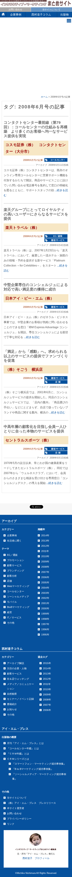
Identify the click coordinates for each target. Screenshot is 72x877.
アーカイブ (9, 521)
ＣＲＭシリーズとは (18, 758)
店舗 (9, 580)
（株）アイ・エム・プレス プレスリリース (31, 803)
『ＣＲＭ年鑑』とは (18, 753)
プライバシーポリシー (19, 818)
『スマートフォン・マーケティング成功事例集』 (39, 763)
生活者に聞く (14, 540)
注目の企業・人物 (17, 668)
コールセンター (15, 591)
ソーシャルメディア (18, 596)
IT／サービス (14, 617)
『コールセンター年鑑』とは (23, 748)
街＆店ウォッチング (18, 678)
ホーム (44, 97)
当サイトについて (51, 9)
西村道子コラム (41, 14)
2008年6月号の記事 (33, 160)
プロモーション (15, 560)
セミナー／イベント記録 (20, 698)
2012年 (47, 678)
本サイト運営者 (15, 808)
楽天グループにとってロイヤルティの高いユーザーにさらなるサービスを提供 (36, 214)
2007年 (47, 704)
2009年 (47, 694)
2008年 (47, 699)
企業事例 (15, 14)
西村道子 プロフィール (36, 858)
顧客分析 (12, 575)
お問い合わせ (15, 9)
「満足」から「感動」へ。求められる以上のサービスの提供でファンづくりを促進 (36, 355)
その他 (10, 622)
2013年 (47, 673)
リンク (10, 823)
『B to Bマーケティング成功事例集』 (32, 769)
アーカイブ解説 (15, 663)
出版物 (64, 14)
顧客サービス (14, 565)
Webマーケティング (18, 586)
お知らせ (12, 709)
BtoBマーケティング (18, 607)
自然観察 (12, 693)
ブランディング (15, 570)
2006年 (47, 710)
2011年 (47, 684)
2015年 (47, 663)
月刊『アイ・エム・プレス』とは (25, 743)
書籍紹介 (12, 704)
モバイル (12, 601)
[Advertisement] (36, 60)
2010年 (47, 689)
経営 (9, 612)
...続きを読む (32, 337)
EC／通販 (12, 555)
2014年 (47, 668)
